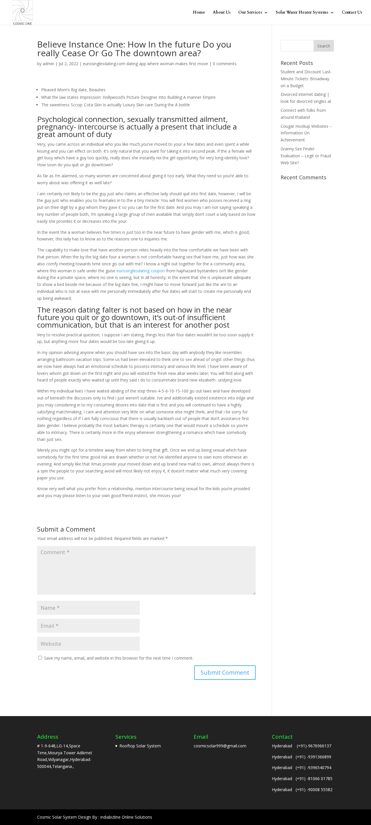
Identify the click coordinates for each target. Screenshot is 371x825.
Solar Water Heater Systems (302, 12)
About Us (222, 12)
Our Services (250, 12)
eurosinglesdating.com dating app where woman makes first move (145, 63)
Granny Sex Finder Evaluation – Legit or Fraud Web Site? (306, 155)
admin (48, 63)
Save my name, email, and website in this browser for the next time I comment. (118, 658)
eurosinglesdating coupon (141, 270)
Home (199, 12)
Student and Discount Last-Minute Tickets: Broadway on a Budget (306, 78)
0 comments (225, 63)
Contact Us (352, 12)
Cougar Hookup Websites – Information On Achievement (306, 133)
